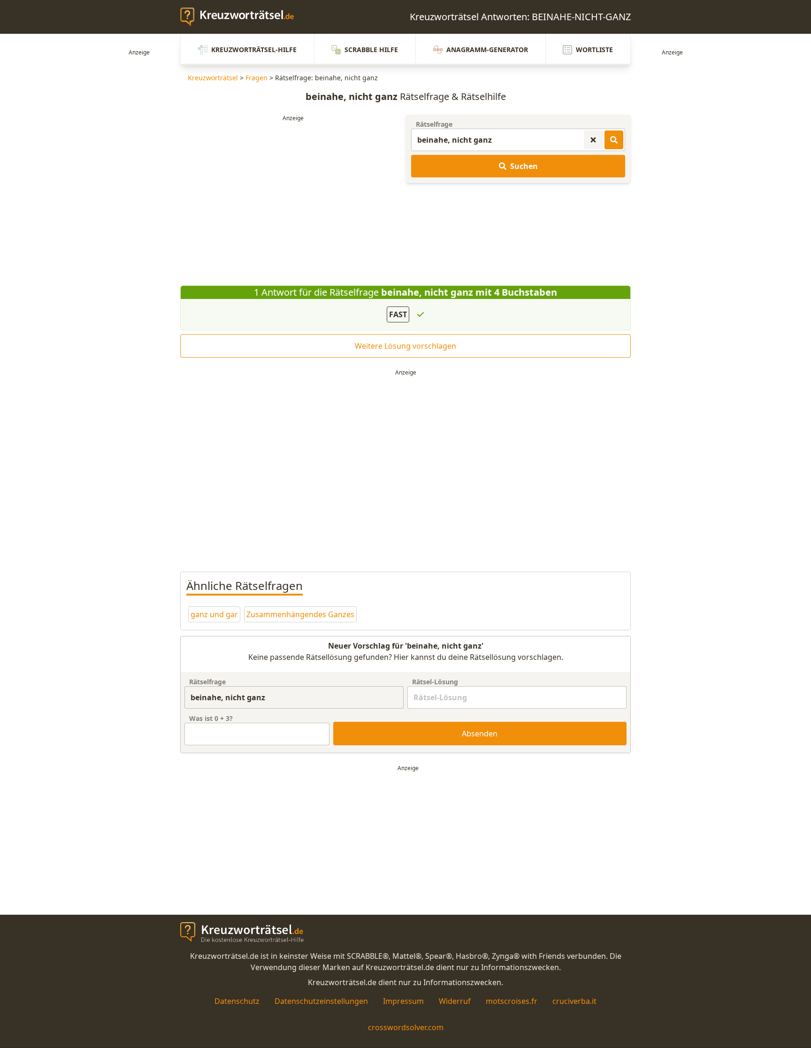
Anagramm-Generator (487, 49)
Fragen (256, 77)
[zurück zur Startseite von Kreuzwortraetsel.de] (241, 17)
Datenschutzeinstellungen (321, 1001)
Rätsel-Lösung (435, 681)
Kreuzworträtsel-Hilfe (254, 49)
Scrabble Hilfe (371, 49)
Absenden (479, 733)
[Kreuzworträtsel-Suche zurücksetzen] (593, 139)
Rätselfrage (434, 124)
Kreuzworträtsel (213, 77)
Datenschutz (237, 1001)
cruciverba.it (574, 1001)
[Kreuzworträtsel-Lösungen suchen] (613, 139)
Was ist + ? (211, 718)
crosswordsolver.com (406, 1027)
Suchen (524, 166)
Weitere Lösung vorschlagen (405, 346)
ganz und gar (214, 614)
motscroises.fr (511, 1001)
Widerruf (455, 1001)
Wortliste (594, 49)
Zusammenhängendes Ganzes (300, 614)
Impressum (403, 1001)
